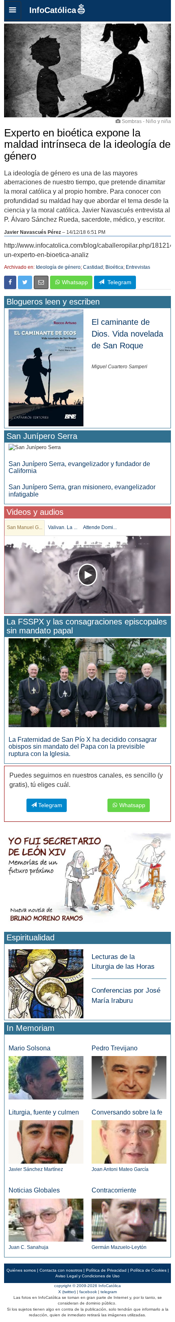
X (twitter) (67, 1292)
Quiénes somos (21, 1270)
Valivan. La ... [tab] (62, 527)
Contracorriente (114, 1190)
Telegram (117, 282)
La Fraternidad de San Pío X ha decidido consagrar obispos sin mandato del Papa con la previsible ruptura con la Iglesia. (83, 746)
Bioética (114, 267)
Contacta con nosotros (60, 1270)
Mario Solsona (29, 1048)
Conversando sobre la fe (127, 1112)
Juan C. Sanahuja (28, 1247)
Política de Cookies (148, 1270)
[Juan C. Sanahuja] (46, 1219)
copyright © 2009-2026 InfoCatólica (87, 1285)
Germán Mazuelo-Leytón (119, 1247)
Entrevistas (138, 267)
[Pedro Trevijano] (129, 1077)
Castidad (93, 267)
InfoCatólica (52, 10)
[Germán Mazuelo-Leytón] (129, 1219)
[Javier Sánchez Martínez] (46, 1141)
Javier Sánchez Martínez (36, 1169)
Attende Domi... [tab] (100, 527)
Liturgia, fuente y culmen (44, 1112)
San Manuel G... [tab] (24, 527)
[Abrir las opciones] (12, 10)
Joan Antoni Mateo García (120, 1169)
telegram (109, 1292)
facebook (88, 1292)
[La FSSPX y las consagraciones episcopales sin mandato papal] (87, 682)
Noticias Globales (34, 1190)
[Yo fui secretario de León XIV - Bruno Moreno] (87, 879)
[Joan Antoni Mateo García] (129, 1141)
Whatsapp (74, 282)
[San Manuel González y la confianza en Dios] (87, 574)
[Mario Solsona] (46, 1077)
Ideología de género (58, 267)
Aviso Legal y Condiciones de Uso (87, 1276)
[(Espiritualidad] (46, 981)
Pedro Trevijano (115, 1048)
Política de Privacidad (106, 1270)
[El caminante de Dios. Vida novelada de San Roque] (46, 367)
